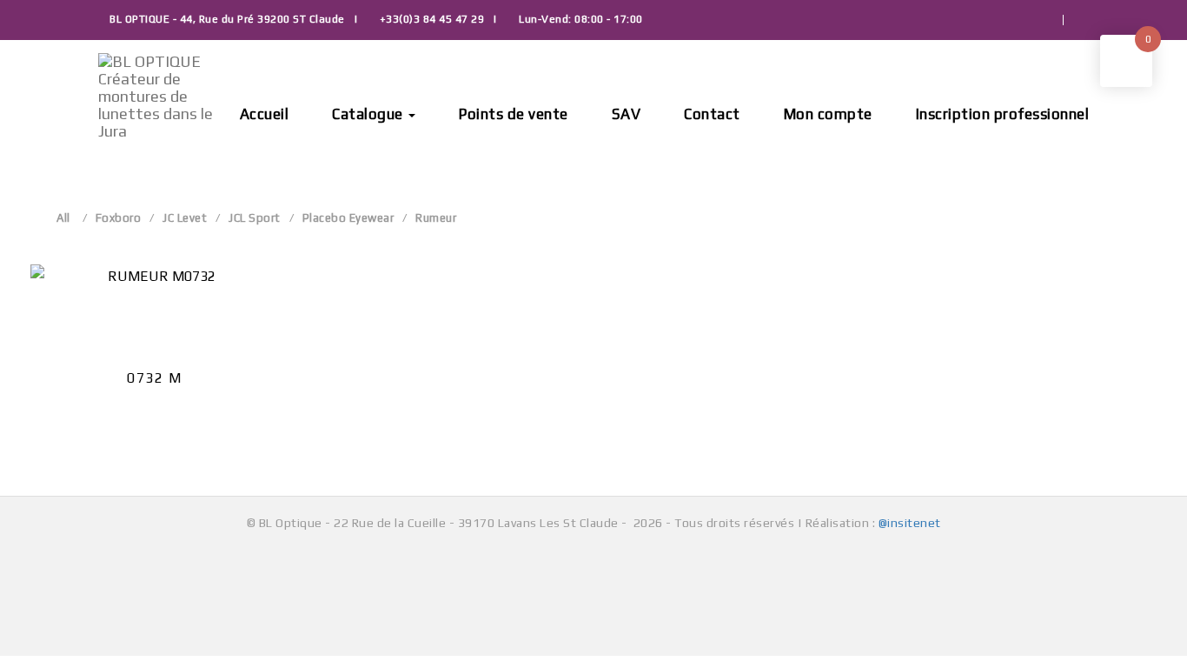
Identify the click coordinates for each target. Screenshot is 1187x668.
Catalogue (369, 114)
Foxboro (119, 217)
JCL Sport (255, 217)
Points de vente (513, 114)
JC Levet (184, 217)
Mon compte (828, 114)
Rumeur (435, 217)
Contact (712, 114)
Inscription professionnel (1003, 114)
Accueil (264, 114)
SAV (626, 114)
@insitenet (910, 523)
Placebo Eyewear (348, 217)
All (63, 217)
